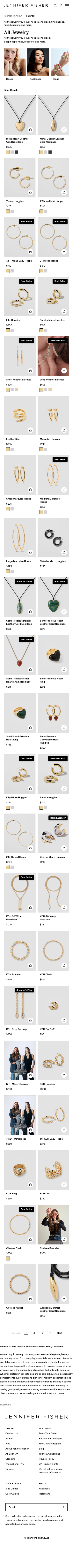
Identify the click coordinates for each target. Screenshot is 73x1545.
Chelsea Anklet (14, 1307)
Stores (8, 1438)
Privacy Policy (46, 1458)
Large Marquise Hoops (18, 561)
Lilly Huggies (13, 320)
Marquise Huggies (50, 439)
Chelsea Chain (14, 1248)
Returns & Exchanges (50, 1438)
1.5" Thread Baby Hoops (19, 260)
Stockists (10, 1458)
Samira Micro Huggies (52, 320)
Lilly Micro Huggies (16, 797)
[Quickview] (30, 130)
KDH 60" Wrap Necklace (14, 918)
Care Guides (12, 1493)
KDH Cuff (45, 1193)
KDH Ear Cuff (47, 1029)
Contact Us (11, 1433)
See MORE (5, 1404)
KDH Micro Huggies (17, 1084)
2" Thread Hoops (49, 260)
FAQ (7, 1443)
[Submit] (62, 1507)
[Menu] (67, 5)
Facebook (44, 1488)
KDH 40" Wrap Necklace (48, 918)
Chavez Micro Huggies (52, 857)
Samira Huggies (48, 797)
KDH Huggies (47, 1084)
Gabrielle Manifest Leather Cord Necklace (53, 1309)
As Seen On (11, 1453)
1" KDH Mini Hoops (16, 1138)
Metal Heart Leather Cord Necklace (17, 140)
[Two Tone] (16, 389)
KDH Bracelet (13, 974)
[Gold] (7, 152)
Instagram (44, 1493)
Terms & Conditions (49, 1453)
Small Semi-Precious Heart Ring (17, 738)
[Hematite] (16, 152)
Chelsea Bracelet (49, 1248)
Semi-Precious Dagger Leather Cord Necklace (19, 622)
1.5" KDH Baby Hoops (51, 1138)
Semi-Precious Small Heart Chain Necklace (18, 680)
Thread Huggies (15, 201)
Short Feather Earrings (18, 379)
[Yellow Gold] (7, 211)
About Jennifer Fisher (17, 1448)
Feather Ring (13, 439)
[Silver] (12, 152)
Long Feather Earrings (52, 379)
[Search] (55, 5)
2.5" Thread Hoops (16, 857)
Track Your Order (48, 1433)
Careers (9, 1469)
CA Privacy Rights (48, 1464)
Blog (41, 1448)
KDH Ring (11, 1193)
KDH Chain (46, 974)
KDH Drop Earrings (16, 1029)
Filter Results (11, 90)
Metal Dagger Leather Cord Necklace (52, 140)
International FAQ (14, 1464)
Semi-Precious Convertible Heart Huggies (49, 739)
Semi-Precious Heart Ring (51, 680)
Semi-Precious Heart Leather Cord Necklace (53, 622)
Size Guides (11, 1488)
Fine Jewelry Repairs (50, 1443)
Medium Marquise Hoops (50, 500)
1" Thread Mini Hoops (51, 201)
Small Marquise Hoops (18, 498)
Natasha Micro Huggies (53, 561)
